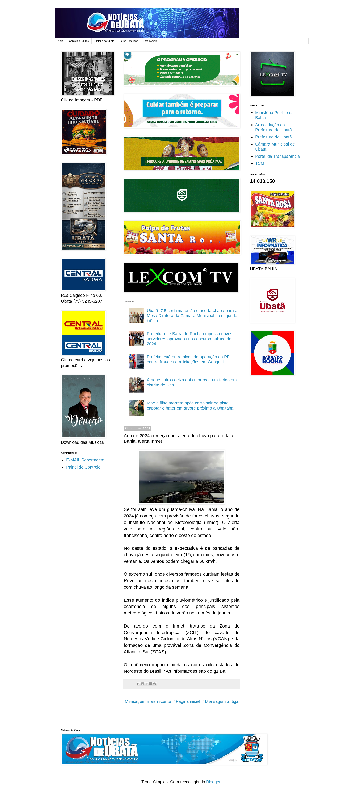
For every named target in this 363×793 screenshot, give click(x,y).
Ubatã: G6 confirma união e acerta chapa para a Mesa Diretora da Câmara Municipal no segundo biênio (192, 315)
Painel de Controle (83, 467)
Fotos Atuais (150, 40)
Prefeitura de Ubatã (273, 137)
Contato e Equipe (79, 40)
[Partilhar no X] (147, 684)
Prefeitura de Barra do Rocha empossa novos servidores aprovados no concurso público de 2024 (189, 338)
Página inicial (188, 701)
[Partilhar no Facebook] (151, 684)
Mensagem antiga (221, 701)
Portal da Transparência (277, 156)
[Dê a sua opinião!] (143, 684)
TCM (259, 163)
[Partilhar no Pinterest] (155, 684)
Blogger (213, 782)
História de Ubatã (104, 40)
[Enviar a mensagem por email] (139, 684)
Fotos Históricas (129, 40)
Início (60, 40)
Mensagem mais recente (148, 701)
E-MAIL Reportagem (85, 460)
